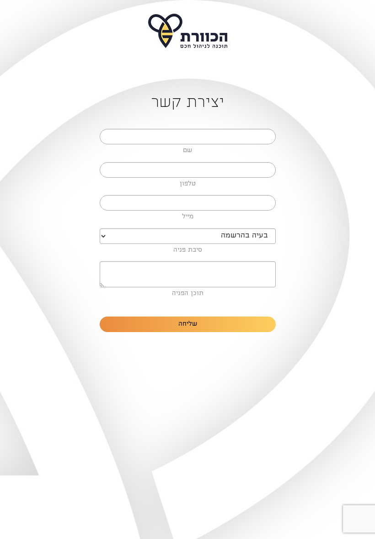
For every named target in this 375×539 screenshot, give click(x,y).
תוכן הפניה (188, 293)
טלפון (188, 184)
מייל (187, 217)
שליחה (187, 324)
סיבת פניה (187, 250)
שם (187, 150)
